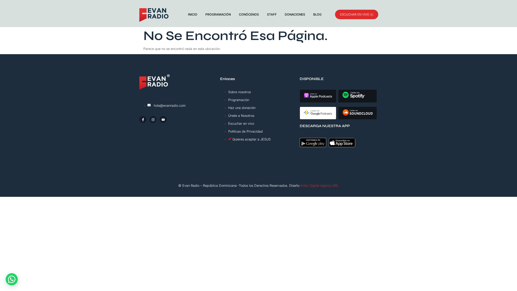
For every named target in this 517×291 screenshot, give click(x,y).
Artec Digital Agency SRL (320, 185)
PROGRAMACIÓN (218, 14)
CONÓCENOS (249, 14)
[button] (12, 279)
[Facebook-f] (142, 119)
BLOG (317, 14)
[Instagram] (153, 119)
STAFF (272, 14)
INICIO (192, 14)
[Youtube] (163, 119)
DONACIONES (295, 14)
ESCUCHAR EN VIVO (354, 14)
